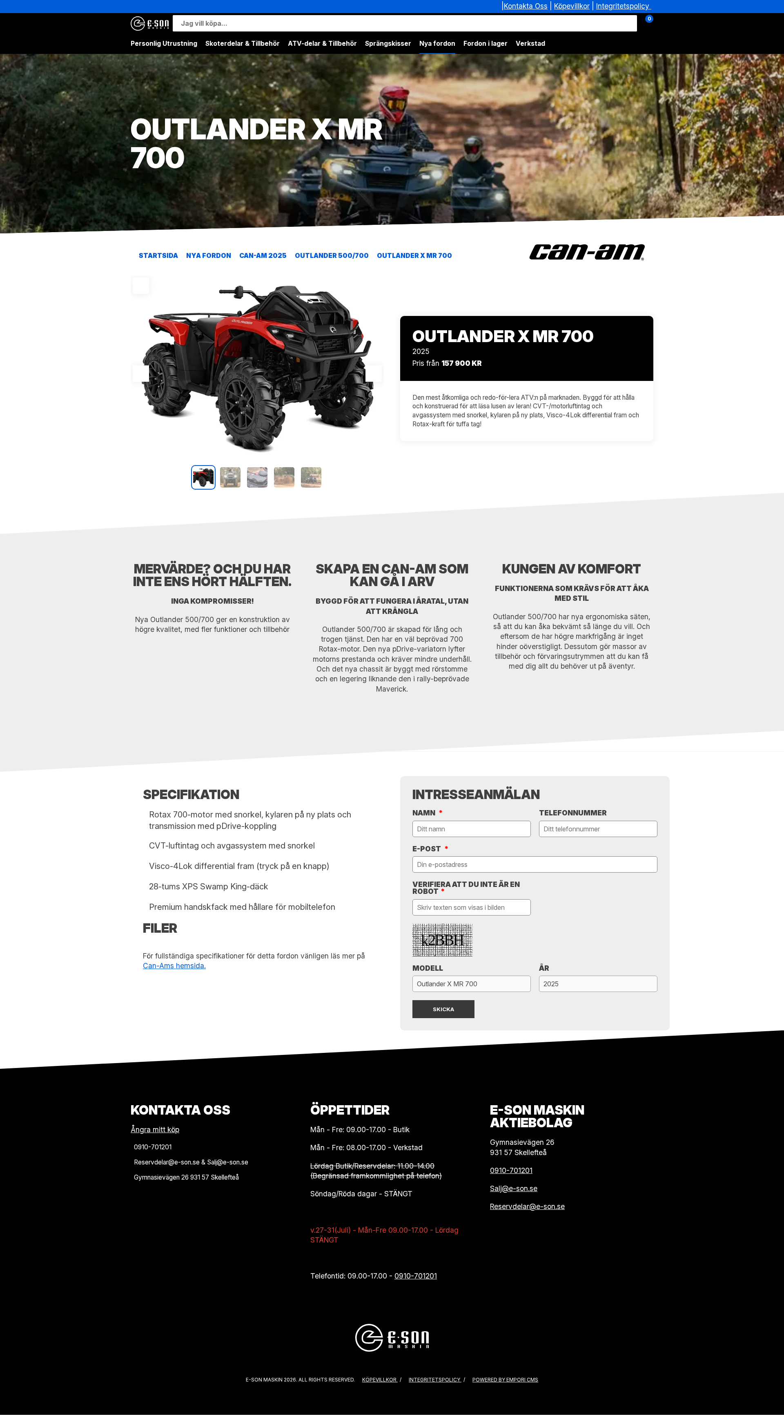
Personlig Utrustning (164, 43)
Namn (427, 812)
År (544, 968)
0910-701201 (415, 1276)
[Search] (629, 23)
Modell (427, 968)
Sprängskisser (388, 43)
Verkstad (530, 43)
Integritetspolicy (622, 6)
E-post (430, 848)
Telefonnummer (573, 812)
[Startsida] (150, 23)
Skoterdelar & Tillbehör (242, 43)
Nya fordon (437, 43)
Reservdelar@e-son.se (527, 1206)
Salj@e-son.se (513, 1188)
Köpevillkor (572, 6)
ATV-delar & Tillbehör (322, 43)
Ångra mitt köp (155, 1129)
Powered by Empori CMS (505, 1380)
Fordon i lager (485, 43)
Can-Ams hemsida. (174, 965)
